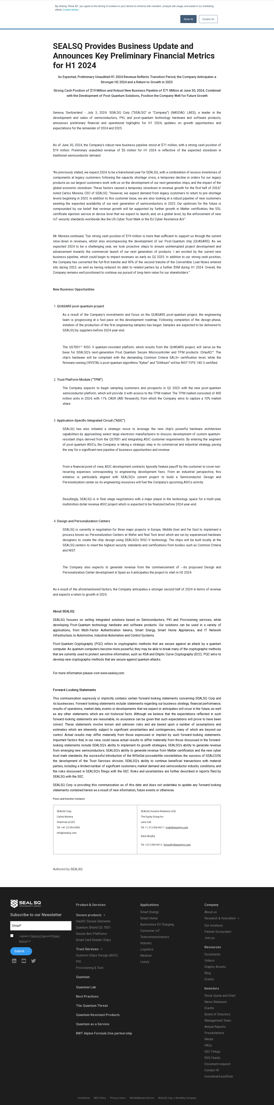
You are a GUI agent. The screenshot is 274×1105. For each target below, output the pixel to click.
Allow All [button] (188, 19)
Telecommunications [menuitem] (154, 937)
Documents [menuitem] (212, 954)
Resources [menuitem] (212, 947)
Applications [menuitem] (149, 905)
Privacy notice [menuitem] (118, 1098)
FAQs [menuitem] (208, 1045)
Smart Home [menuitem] (148, 918)
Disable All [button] (208, 19)
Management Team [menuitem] (217, 1020)
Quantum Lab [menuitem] (86, 987)
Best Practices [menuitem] (87, 996)
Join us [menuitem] (209, 938)
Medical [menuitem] (145, 955)
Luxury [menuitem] (144, 962)
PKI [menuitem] (78, 961)
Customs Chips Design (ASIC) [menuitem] (97, 955)
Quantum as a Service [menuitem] (92, 1024)
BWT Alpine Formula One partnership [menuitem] (104, 1033)
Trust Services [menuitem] (87, 949)
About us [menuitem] (210, 912)
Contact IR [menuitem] (211, 1070)
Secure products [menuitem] (88, 915)
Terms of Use (38, 936)
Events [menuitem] (209, 979)
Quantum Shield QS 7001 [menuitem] (93, 927)
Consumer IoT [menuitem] (150, 931)
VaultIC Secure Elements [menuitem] (93, 921)
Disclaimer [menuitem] (84, 1098)
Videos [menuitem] (209, 960)
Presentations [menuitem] (214, 1033)
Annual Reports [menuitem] (214, 1027)
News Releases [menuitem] (215, 1002)
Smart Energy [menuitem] (149, 912)
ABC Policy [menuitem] (100, 1098)
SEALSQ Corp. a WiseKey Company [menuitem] (177, 1098)
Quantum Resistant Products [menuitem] (98, 1015)
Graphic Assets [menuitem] (215, 967)
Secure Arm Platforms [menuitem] (91, 934)
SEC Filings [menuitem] (212, 1051)
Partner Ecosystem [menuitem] (217, 932)
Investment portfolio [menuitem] (218, 1076)
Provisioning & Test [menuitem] (89, 968)
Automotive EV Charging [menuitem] (157, 924)
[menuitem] (228, 922)
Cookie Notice (70, 9)
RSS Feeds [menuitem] (212, 1058)
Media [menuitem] (208, 1039)
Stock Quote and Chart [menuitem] (219, 996)
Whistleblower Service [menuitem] (142, 1098)
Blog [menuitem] (207, 973)
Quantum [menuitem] (82, 977)
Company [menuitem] (211, 905)
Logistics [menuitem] (146, 949)
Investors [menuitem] (211, 988)
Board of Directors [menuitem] (217, 1014)
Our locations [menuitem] (213, 925)
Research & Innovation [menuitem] (219, 918)
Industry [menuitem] (145, 943)
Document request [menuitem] (217, 1064)
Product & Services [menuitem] (91, 905)
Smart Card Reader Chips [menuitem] (93, 940)
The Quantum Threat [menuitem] (92, 1006)
